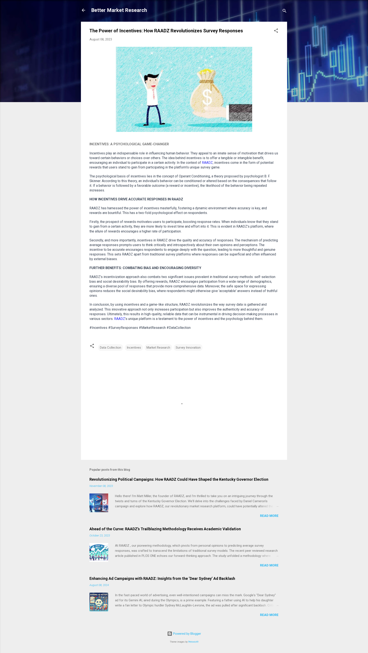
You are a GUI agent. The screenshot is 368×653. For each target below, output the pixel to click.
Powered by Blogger (186, 634)
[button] (276, 31)
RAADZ (207, 163)
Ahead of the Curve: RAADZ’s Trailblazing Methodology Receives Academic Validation (165, 529)
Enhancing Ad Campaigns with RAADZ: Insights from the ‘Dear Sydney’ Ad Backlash (162, 578)
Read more (269, 516)
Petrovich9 (193, 641)
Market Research (158, 347)
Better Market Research (119, 10)
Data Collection (110, 347)
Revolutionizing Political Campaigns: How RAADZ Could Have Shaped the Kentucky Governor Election (178, 479)
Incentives (134, 347)
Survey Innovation (188, 347)
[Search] (284, 11)
